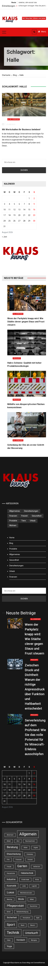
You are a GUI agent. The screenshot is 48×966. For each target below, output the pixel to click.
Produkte (16, 358)
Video (8, 940)
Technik (13, 933)
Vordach (20, 940)
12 (14, 210)
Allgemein (28, 834)
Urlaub (32, 521)
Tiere (23, 521)
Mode (21, 899)
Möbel (32, 899)
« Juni (4, 237)
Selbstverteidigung (22, 912)
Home (11, 538)
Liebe (24, 886)
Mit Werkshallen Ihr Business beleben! (21, 129)
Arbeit (9, 841)
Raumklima (33, 906)
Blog (11, 543)
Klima (37, 879)
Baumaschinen (30, 841)
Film (8, 859)
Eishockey (30, 854)
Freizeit (24, 516)
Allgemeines (14, 119)
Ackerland (10, 835)
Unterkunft (31, 933)
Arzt (18, 841)
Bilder (26, 847)
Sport (11, 925)
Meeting (9, 899)
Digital (36, 847)
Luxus (10, 892)
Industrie (11, 879)
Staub (22, 925)
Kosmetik (11, 885)
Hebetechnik (27, 873)
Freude (9, 867)
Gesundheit (36, 516)
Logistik (34, 886)
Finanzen (13, 516)
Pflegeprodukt (15, 905)
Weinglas (34, 940)
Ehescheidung (14, 854)
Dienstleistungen (31, 511)
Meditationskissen (26, 893)
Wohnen (12, 525)
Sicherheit (12, 917)
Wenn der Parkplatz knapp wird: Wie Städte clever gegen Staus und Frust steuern (25, 321)
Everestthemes (39, 963)
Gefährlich (36, 867)
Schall (9, 912)
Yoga (9, 946)
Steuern (32, 925)
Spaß (37, 918)
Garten (22, 866)
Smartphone (26, 918)
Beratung (12, 847)
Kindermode (25, 879)
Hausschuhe (11, 873)
